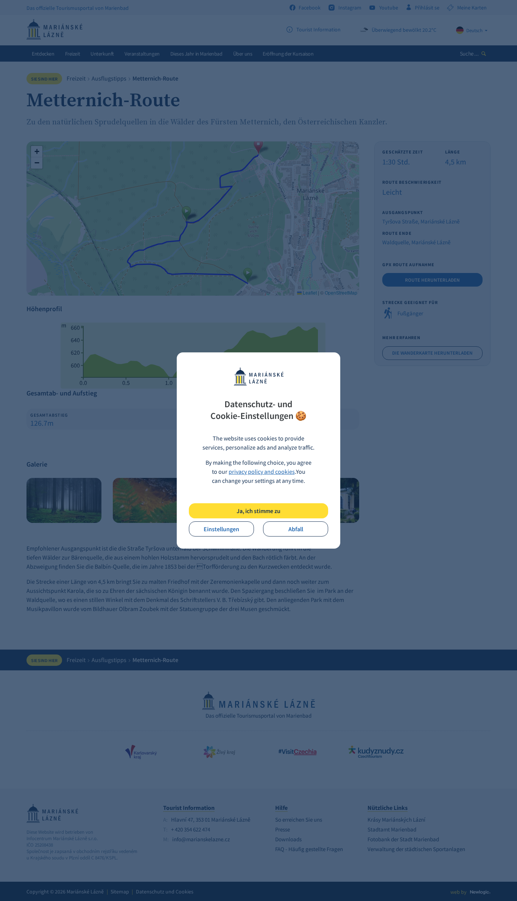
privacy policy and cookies (262, 471)
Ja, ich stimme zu (258, 511)
